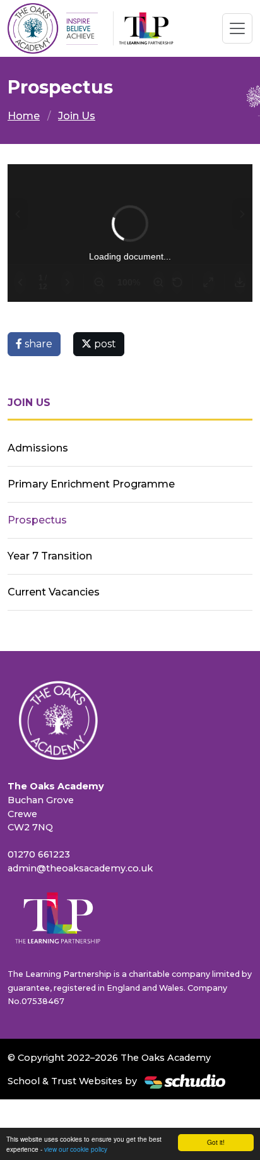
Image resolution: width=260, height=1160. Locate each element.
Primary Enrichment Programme (91, 484)
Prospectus (37, 520)
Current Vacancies (54, 592)
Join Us (76, 116)
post (104, 344)
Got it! (216, 1142)
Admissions (38, 448)
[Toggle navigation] (237, 28)
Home (24, 116)
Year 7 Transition (50, 556)
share (37, 344)
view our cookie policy (75, 1149)
